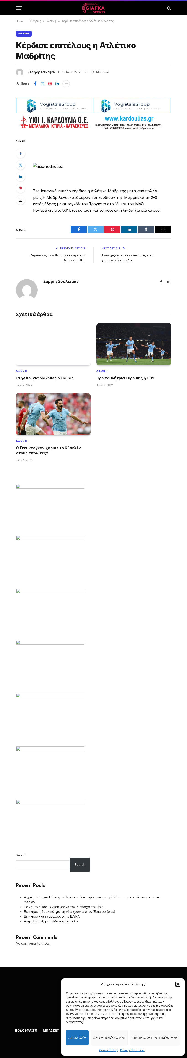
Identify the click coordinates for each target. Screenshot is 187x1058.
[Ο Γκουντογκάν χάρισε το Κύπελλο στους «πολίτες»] (53, 414)
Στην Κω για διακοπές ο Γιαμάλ (45, 378)
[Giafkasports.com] (93, 8)
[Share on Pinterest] (50, 83)
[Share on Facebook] (35, 83)
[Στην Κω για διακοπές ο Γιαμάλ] (53, 344)
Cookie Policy (108, 1050)
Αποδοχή (77, 1037)
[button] (178, 984)
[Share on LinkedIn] (57, 83)
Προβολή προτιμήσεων (155, 1037)
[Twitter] (20, 165)
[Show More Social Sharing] (66, 83)
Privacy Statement (132, 1050)
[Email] (20, 200)
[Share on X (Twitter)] (42, 83)
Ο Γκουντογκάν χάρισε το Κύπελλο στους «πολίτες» (48, 450)
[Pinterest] (20, 188)
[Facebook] (20, 153)
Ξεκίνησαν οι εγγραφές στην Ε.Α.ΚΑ (52, 916)
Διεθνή (23, 33)
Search (21, 855)
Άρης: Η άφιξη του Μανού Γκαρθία (51, 921)
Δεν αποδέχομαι (109, 1037)
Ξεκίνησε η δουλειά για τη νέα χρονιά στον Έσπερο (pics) (69, 912)
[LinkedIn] (20, 176)
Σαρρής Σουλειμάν (42, 72)
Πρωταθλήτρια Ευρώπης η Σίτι (125, 378)
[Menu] (19, 8)
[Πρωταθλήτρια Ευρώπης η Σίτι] (133, 344)
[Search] (168, 8)
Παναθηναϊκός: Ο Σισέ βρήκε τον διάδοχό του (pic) (64, 907)
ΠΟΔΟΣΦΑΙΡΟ (26, 1030)
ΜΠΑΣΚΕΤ (51, 1030)
